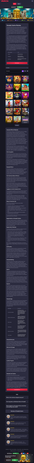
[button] (1, 14)
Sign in (19, 3)
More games (17, 125)
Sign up (15, 3)
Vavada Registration (17, 389)
